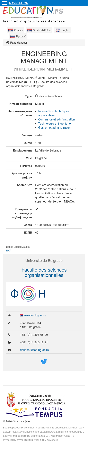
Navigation (18, 3)
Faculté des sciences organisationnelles (44, 272)
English (65, 30)
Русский (21, 36)
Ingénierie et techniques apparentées (53, 113)
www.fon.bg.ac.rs (35, 315)
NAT (8, 250)
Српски (18, 30)
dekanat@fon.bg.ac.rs (34, 350)
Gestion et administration (54, 127)
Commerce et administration (56, 119)
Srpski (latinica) (42, 30)
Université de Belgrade (44, 260)
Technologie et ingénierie (54, 123)
